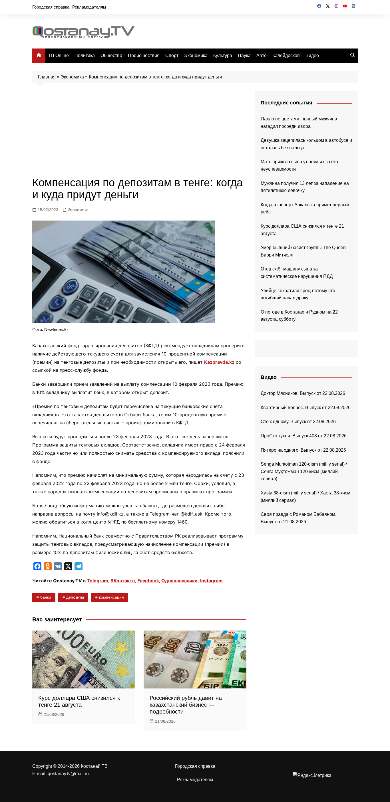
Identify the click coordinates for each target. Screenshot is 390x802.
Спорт (171, 55)
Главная (47, 76)
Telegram (97, 580)
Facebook (148, 580)
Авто (261, 55)
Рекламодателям (89, 7)
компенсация (111, 597)
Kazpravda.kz (219, 362)
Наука (244, 55)
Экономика (196, 55)
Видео (312, 55)
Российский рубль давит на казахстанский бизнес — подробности (186, 705)
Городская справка (50, 7)
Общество (111, 55)
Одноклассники (179, 580)
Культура (222, 55)
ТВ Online (58, 55)
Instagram (211, 580)
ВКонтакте (122, 580)
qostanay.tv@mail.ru (68, 773)
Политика (85, 55)
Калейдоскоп (286, 55)
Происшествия (144, 55)
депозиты (75, 597)
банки (45, 597)
